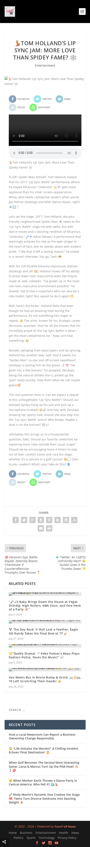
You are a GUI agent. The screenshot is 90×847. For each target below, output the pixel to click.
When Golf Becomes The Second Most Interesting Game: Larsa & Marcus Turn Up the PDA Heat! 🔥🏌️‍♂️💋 (44, 766)
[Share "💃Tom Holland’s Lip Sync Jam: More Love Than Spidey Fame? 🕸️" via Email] (41, 528)
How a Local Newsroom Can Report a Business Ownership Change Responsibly (42, 736)
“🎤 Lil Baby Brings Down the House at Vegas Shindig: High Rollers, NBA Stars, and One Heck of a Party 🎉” (45, 605)
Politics (18, 838)
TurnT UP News (65, 826)
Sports (31, 838)
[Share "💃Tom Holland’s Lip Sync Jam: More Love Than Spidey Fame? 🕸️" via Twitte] (24, 520)
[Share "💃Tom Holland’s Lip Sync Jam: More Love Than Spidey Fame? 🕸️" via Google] (32, 520)
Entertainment (45, 65)
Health (63, 833)
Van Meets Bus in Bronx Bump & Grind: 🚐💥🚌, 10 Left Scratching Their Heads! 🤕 (45, 679)
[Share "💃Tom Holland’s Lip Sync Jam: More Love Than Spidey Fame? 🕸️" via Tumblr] (41, 520)
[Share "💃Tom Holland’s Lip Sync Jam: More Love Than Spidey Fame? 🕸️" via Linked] (57, 520)
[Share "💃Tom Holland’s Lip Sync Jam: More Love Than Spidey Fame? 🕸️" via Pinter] (49, 520)
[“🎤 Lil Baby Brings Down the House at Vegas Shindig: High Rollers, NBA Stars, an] (45, 594)
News (75, 833)
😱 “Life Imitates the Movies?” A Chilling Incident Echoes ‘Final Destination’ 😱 (43, 750)
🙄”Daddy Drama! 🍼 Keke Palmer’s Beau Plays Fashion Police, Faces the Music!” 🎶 (44, 655)
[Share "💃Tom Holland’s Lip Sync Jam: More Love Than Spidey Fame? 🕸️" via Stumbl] (74, 520)
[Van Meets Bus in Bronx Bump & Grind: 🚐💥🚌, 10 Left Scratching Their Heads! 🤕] (45, 669)
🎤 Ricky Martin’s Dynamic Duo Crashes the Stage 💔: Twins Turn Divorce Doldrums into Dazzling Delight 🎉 (44, 798)
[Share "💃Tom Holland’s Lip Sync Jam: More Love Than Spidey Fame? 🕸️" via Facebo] (16, 520)
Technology (47, 838)
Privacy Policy (67, 838)
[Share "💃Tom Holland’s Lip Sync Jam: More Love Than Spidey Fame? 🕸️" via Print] (49, 528)
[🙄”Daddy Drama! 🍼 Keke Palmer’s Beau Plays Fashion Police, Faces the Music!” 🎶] (45, 645)
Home (13, 833)
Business (26, 833)
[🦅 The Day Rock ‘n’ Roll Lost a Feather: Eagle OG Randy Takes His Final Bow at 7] (45, 621)
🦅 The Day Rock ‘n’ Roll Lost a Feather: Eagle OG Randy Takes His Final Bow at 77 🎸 (43, 631)
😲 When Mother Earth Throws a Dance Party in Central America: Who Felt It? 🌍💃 (43, 782)
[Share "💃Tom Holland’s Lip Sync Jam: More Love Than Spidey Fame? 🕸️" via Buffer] (66, 520)
